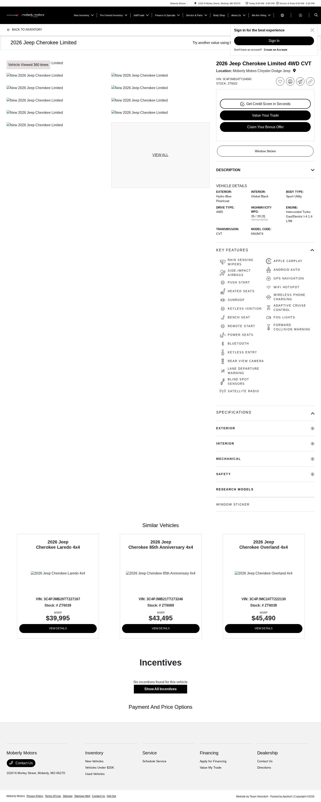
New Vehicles (94, 761)
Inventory (94, 752)
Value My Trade (210, 767)
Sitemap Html (82, 796)
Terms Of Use (53, 796)
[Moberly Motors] (26, 15)
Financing (209, 752)
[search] (316, 15)
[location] (195, 3)
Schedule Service (154, 761)
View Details (58, 628)
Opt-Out (111, 796)
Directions (264, 767)
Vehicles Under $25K (99, 767)
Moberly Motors (16, 796)
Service (149, 752)
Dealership (267, 752)
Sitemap (67, 796)
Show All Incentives (160, 689)
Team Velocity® (259, 796)
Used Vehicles (95, 774)
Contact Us (24, 763)
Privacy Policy (35, 796)
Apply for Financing (213, 761)
